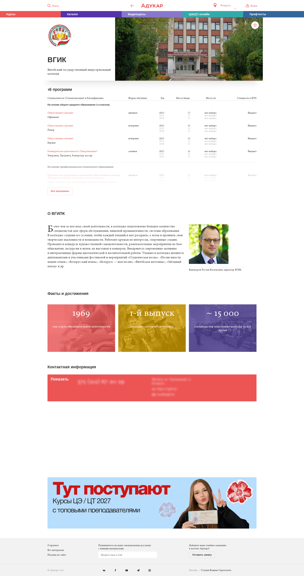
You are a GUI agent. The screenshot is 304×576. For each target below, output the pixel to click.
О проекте (53, 545)
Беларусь (225, 5)
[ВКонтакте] (102, 570)
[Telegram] (136, 570)
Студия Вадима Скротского (216, 570)
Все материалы (56, 550)
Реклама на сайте (57, 555)
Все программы (60, 191)
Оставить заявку (202, 554)
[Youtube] (124, 570)
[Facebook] (113, 570)
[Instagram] (147, 570)
